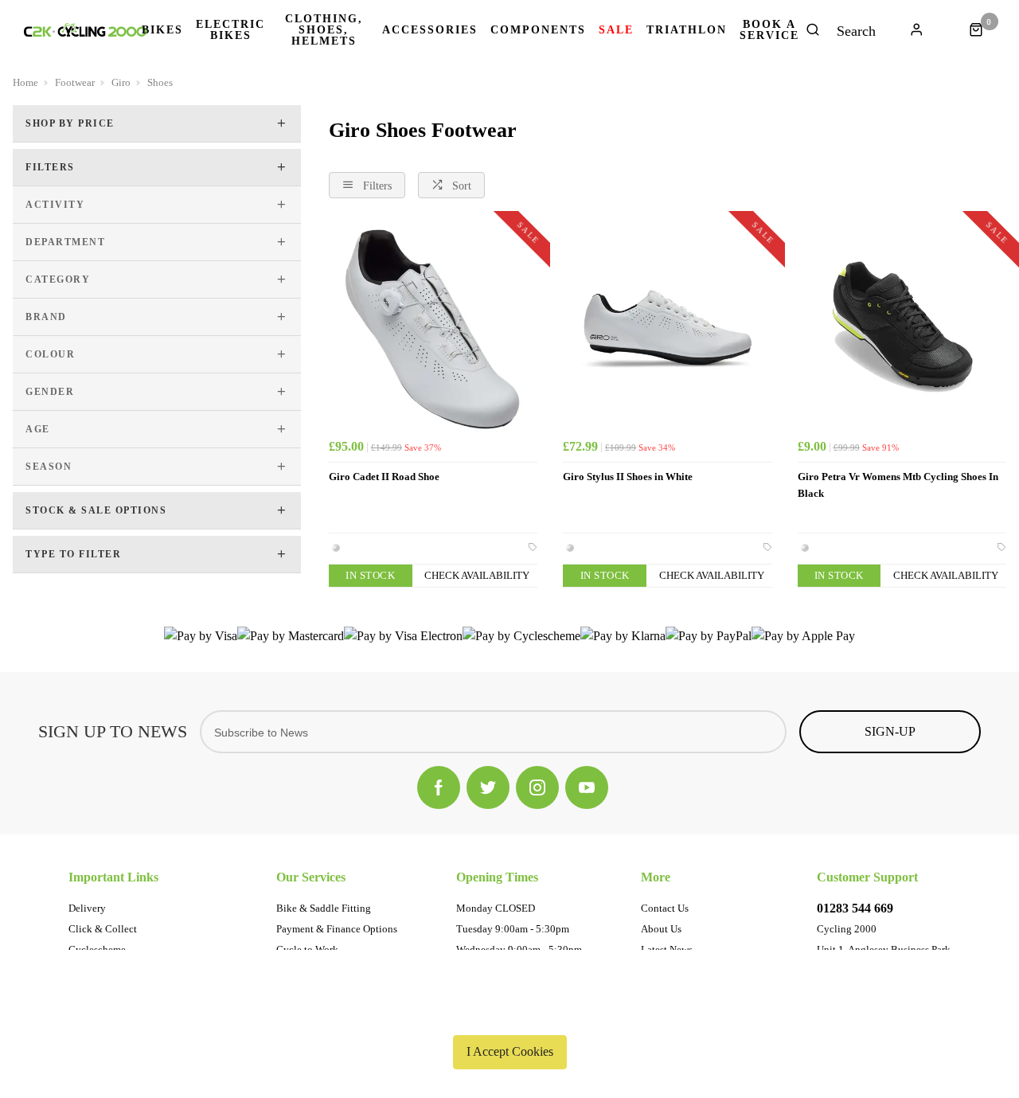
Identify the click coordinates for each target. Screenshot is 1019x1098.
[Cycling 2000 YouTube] (586, 787)
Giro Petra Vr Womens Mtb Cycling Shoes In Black (898, 485)
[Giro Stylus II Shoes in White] (667, 328)
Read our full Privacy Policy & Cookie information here (509, 1014)
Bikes (162, 30)
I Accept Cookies (510, 1051)
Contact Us (665, 908)
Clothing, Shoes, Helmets (324, 30)
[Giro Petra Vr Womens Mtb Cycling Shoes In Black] (902, 328)
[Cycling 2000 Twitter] (488, 787)
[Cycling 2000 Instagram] (537, 787)
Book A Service (769, 30)
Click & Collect (102, 929)
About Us (661, 929)
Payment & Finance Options (336, 929)
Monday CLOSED (495, 908)
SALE (616, 30)
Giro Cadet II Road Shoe (384, 477)
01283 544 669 (855, 908)
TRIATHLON (686, 30)
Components (538, 30)
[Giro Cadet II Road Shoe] (433, 328)
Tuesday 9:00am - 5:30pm (512, 929)
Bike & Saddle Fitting (323, 908)
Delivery (87, 908)
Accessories (430, 30)
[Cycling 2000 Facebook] (438, 787)
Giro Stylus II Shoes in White (628, 477)
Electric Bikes (230, 30)
